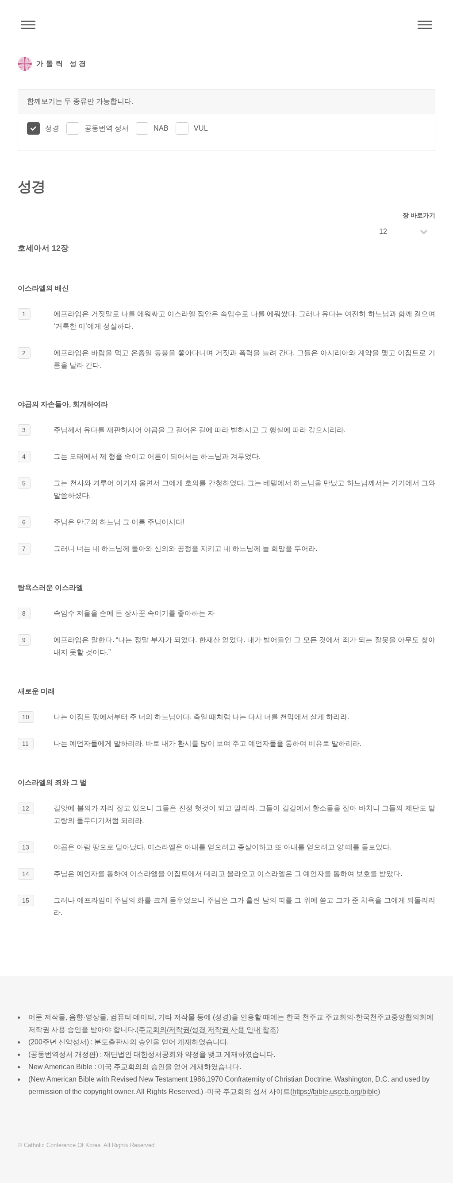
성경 (52, 128)
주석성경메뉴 (28, 24)
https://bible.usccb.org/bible (335, 1091)
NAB (161, 128)
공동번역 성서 (106, 128)
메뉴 (425, 24)
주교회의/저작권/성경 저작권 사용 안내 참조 (207, 1029)
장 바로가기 (419, 215)
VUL (201, 128)
